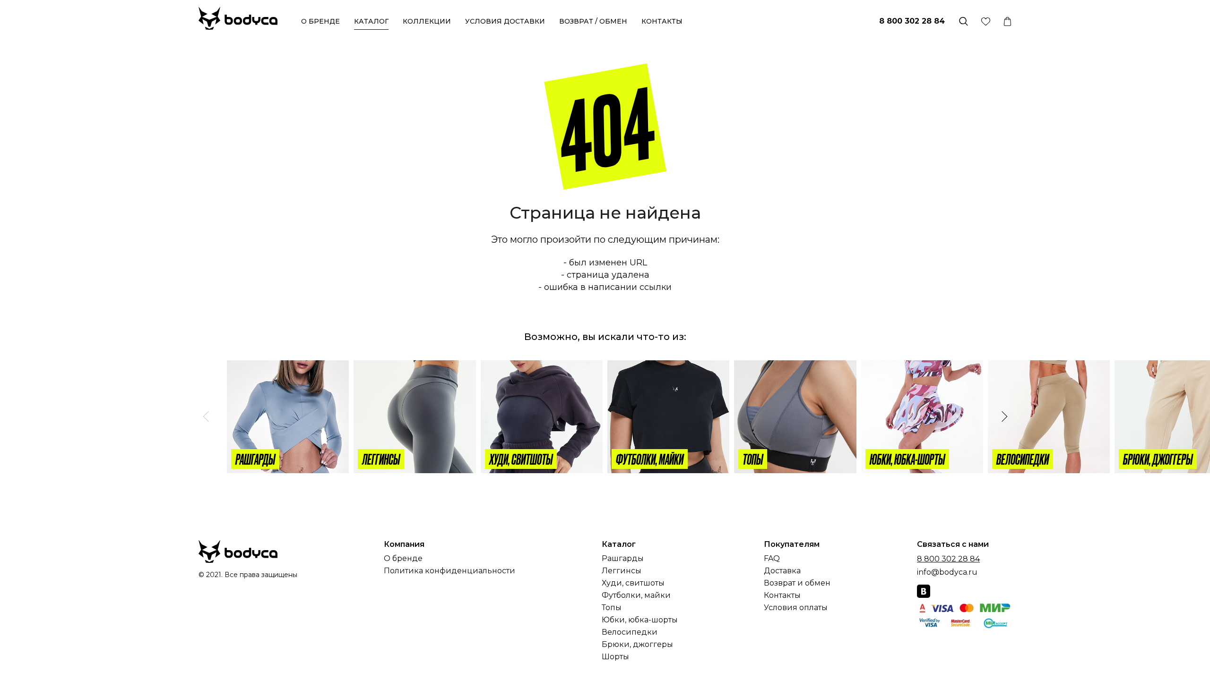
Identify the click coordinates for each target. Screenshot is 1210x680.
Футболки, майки (636, 595)
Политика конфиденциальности (449, 571)
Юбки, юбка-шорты (640, 620)
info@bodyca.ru (947, 572)
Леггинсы (621, 571)
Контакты (662, 21)
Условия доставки (505, 21)
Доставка (782, 571)
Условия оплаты (796, 608)
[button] (206, 417)
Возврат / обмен (593, 21)
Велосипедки (629, 632)
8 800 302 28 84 (912, 21)
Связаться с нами (953, 544)
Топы (612, 608)
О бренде (320, 21)
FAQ (772, 558)
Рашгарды (623, 558)
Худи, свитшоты (633, 583)
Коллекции (427, 21)
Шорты (615, 657)
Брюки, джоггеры (637, 644)
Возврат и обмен (797, 583)
